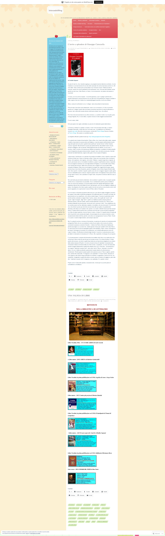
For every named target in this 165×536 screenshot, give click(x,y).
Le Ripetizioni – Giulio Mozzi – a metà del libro (54, 142)
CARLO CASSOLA (105, 508)
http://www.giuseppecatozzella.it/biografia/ (99, 136)
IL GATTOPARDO (72, 518)
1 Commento (105, 301)
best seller (75, 131)
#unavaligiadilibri (87, 504)
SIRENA (93, 521)
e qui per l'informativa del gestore (56, 225)
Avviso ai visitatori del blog (79, 23)
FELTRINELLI (78, 289)
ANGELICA (103, 504)
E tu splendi (71, 289)
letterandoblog (83, 48)
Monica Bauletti (84, 299)
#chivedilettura (72, 504)
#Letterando (79, 504)
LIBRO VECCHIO (87, 301)
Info (100, 30)
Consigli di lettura (93, 30)
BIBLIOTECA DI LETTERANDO (98, 299)
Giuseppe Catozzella (87, 289)
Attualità (103, 20)
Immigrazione (96, 289)
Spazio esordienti (93, 33)
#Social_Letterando (82, 20)
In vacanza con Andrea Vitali (53, 162)
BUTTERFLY (97, 508)
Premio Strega (100, 131)
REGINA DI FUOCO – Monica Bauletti (54, 135)
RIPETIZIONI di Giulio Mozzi (53, 139)
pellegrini (88, 521)
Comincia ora (98, 2)
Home (74, 20)
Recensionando (96, 301)
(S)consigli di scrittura (94, 20)
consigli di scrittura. (72, 514)
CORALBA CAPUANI (82, 514)
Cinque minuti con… (78, 27)
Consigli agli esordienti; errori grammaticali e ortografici (86, 511)
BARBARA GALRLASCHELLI (87, 508)
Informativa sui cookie (35, 533)
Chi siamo (90, 23)
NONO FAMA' (81, 521)
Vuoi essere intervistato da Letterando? (82, 36)
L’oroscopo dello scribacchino (80, 33)
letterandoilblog (55, 10)
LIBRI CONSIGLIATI (72, 301)
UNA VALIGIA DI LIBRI (79, 295)
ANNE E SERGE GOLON (74, 508)
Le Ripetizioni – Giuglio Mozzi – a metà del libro (55, 146)
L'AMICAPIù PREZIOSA (82, 518)
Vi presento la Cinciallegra (56, 152)
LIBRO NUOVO (80, 301)
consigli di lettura (102, 511)
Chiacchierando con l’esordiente (101, 23)
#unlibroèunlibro (95, 504)
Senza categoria (105, 48)
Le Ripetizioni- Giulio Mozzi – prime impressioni (56, 149)
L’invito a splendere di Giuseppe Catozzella (86, 44)
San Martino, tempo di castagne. (54, 155)
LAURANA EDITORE (94, 518)
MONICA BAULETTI (73, 521)
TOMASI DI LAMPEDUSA (102, 521)
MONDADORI (102, 518)
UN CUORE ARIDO (72, 524)
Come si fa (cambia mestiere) (80, 30)
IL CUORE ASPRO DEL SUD (102, 514)
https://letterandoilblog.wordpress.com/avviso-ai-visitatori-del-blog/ (56, 221)
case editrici (71, 511)
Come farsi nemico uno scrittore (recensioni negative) (97, 27)
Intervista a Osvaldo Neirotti (56, 165)
